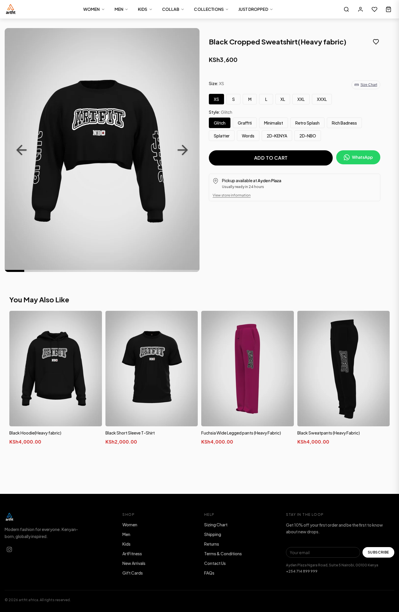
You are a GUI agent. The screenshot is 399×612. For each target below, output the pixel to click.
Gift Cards (132, 572)
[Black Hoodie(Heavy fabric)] (55, 369)
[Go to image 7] (131, 271)
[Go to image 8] (151, 271)
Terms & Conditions (223, 553)
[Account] (360, 9)
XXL (301, 99)
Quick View (58, 420)
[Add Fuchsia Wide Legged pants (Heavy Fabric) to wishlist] (285, 321)
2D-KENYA (277, 135)
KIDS (143, 9)
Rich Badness (344, 122)
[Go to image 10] (190, 271)
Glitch (219, 122)
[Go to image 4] (73, 271)
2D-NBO (307, 135)
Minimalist (273, 122)
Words (248, 135)
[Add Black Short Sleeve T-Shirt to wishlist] (189, 321)
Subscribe (378, 552)
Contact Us (215, 563)
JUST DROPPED (253, 9)
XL (282, 99)
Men (126, 534)
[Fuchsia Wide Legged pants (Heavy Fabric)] (247, 369)
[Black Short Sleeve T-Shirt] (151, 369)
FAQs (209, 572)
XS (216, 99)
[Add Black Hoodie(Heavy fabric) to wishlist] (93, 321)
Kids (126, 544)
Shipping (212, 534)
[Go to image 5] (92, 271)
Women (129, 524)
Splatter (222, 135)
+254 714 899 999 (302, 571)
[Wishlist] (374, 9)
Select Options (55, 455)
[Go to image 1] (14, 271)
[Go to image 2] (34, 271)
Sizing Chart (216, 524)
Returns (211, 544)
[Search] (346, 9)
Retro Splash (307, 122)
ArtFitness (132, 553)
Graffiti (245, 122)
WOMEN (91, 9)
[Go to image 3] (53, 271)
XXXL (322, 99)
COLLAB (171, 9)
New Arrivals (133, 563)
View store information (232, 195)
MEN (119, 9)
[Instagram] (9, 549)
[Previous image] (22, 150)
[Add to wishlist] (376, 42)
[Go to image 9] (170, 271)
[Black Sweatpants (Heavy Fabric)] (343, 369)
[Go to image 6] (112, 271)
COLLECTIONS (209, 9)
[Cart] (388, 9)
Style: (220, 112)
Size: (216, 83)
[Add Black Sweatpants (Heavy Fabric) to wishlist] (381, 321)
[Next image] (182, 150)
